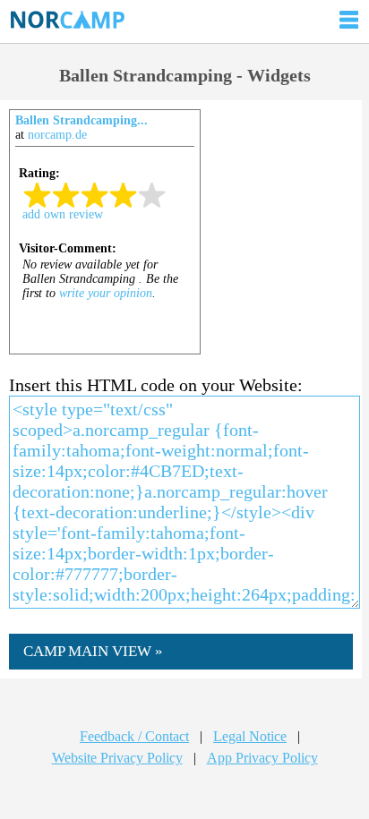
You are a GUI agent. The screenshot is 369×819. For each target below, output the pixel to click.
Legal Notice (250, 736)
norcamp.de (57, 134)
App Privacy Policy (262, 757)
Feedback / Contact (134, 736)
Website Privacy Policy (117, 757)
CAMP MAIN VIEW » (93, 651)
